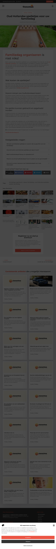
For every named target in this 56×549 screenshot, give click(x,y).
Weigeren (28, 541)
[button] (54, 525)
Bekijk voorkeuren (28, 545)
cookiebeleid (32, 531)
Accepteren (28, 537)
